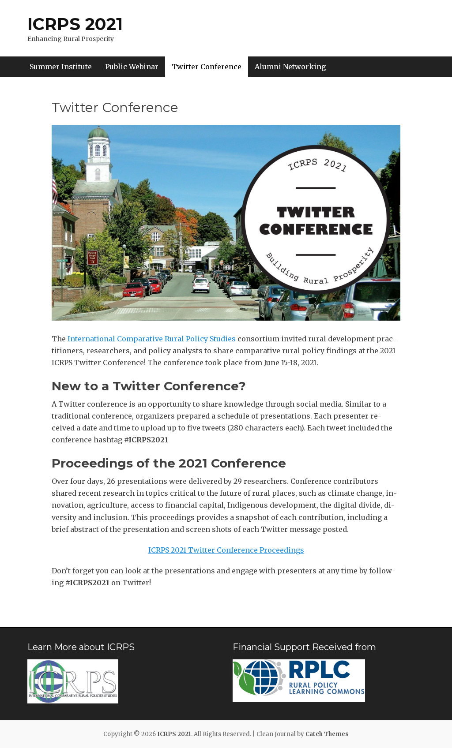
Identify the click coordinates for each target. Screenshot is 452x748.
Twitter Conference (206, 66)
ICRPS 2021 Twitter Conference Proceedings (226, 550)
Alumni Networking (290, 66)
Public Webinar (131, 66)
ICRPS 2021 (75, 24)
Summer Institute (61, 66)
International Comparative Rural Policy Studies (152, 338)
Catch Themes (327, 734)
